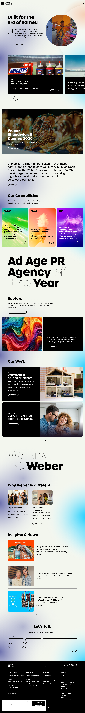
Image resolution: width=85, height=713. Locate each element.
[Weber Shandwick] (12, 666)
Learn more (51, 346)
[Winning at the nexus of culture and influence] (51, 243)
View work (41, 440)
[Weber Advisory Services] (24, 243)
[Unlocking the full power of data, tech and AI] (79, 243)
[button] (15, 98)
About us (11, 184)
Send (73, 651)
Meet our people (13, 521)
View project (14, 395)
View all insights (42, 615)
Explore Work (19, 44)
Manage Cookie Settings (38, 708)
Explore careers (38, 523)
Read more (55, 90)
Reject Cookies (38, 705)
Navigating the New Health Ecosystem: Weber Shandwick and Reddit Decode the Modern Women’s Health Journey (52, 549)
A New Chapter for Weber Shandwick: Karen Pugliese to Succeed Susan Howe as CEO (54, 574)
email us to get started (50, 632)
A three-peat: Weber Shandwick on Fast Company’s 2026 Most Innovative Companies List (49, 600)
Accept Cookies (38, 702)
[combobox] (17, 312)
